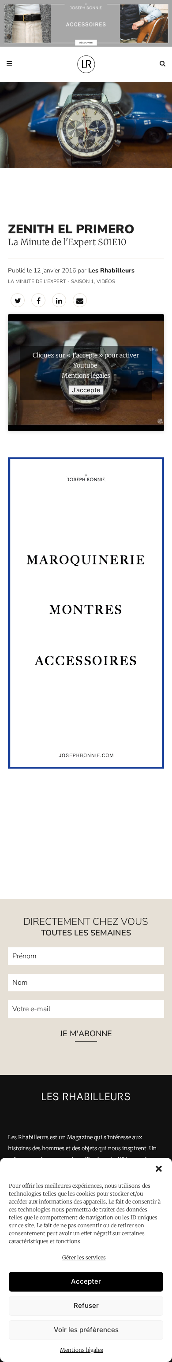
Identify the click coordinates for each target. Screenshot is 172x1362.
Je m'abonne (86, 1034)
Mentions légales (81, 1350)
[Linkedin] (59, 300)
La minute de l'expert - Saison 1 (51, 281)
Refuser (86, 1305)
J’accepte (86, 390)
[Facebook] (38, 300)
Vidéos (106, 281)
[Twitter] (18, 300)
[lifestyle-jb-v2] (86, 23)
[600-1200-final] (86, 766)
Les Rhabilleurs (111, 270)
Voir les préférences (86, 1329)
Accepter (86, 1281)
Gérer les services (84, 1257)
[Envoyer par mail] (80, 300)
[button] (158, 1168)
